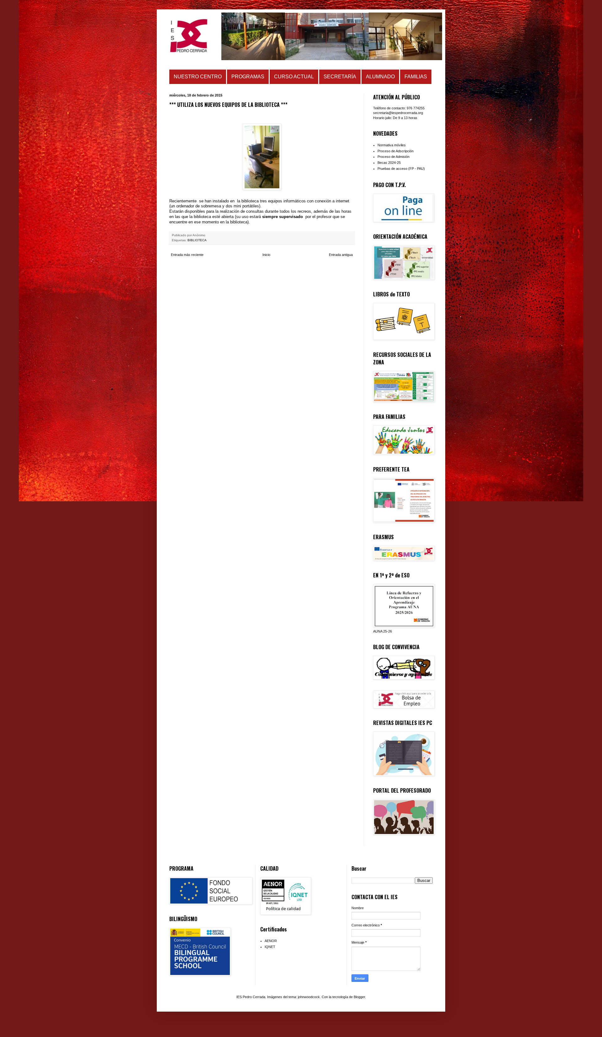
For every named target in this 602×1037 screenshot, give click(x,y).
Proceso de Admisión (393, 157)
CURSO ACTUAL (294, 76)
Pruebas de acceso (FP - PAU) (401, 168)
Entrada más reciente (187, 255)
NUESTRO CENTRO (198, 76)
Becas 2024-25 (389, 162)
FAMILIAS (415, 76)
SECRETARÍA (340, 76)
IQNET (270, 947)
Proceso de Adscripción (396, 151)
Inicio (266, 255)
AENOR (271, 941)
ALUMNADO (380, 76)
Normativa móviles (392, 145)
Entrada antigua (341, 255)
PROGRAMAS (247, 76)
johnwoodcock (309, 997)
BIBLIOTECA (197, 240)
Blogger (359, 997)
